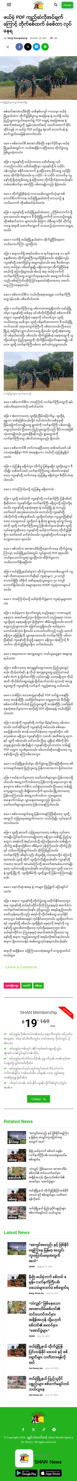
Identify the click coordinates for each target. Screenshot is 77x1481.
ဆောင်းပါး (15, 1177)
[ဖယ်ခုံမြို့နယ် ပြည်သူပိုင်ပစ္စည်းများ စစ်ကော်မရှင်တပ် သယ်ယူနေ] (16, 1212)
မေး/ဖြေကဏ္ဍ (12, 985)
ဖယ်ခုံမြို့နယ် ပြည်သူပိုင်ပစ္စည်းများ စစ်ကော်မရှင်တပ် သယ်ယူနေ (49, 1384)
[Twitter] (33, 1430)
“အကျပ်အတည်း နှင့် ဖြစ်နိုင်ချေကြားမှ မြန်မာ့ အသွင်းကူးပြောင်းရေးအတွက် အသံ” (49, 1137)
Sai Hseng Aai (36, 1368)
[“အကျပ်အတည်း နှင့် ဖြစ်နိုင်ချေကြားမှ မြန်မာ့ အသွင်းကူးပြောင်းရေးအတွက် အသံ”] (16, 1137)
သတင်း (26, 985)
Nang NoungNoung (17, 38)
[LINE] (45, 47)
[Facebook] (19, 47)
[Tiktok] (43, 1430)
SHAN (32, 1266)
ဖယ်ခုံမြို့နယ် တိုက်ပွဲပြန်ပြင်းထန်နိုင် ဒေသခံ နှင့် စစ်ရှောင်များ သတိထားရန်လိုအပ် (49, 1194)
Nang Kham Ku (36, 1293)
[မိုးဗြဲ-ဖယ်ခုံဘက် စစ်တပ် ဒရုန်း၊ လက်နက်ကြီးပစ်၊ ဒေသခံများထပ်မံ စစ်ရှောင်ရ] (16, 1155)
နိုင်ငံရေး (14, 1141)
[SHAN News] (38, 5)
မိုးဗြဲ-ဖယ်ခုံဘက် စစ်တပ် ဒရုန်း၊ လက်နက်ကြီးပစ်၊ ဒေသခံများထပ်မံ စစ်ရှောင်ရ (48, 1155)
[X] (28, 47)
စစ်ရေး (38, 985)
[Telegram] (36, 47)
